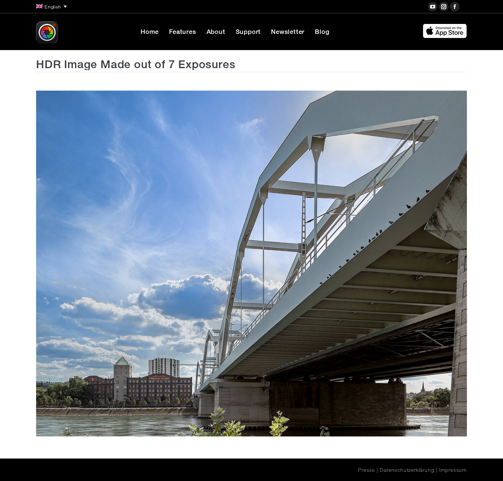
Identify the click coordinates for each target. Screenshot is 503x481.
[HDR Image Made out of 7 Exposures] (251, 263)
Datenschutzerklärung (407, 470)
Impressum (453, 470)
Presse (366, 470)
